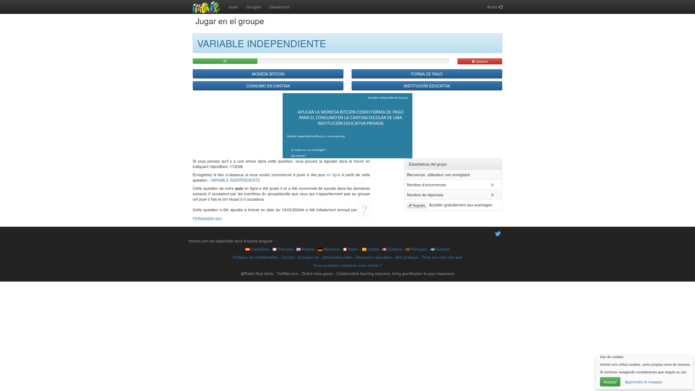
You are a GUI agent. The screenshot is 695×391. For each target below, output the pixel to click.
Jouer (233, 7)
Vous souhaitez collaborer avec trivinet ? (347, 265)
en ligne (333, 174)
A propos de (308, 257)
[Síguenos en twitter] (498, 233)
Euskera (394, 249)
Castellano (259, 249)
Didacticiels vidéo (337, 257)
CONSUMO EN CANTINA (268, 86)
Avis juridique (406, 257)
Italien (353, 249)
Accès (492, 7)
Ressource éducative (374, 257)
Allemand (330, 249)
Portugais (418, 249)
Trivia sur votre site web (442, 257)
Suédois (442, 249)
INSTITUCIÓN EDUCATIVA (427, 86)
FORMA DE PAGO (427, 74)
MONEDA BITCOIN (268, 74)
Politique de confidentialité (255, 257)
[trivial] (206, 7)
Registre (418, 205)
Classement (279, 7)
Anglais (307, 249)
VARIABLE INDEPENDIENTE (235, 180)
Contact (288, 257)
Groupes (253, 7)
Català (373, 249)
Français (285, 249)
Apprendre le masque (643, 381)
